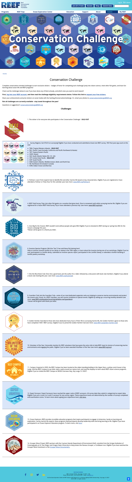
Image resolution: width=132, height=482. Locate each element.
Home (5, 74)
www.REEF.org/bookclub (64, 276)
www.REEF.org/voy (105, 347)
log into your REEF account (17, 94)
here (80, 423)
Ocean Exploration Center (42, 12)
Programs (5, 12)
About (98, 12)
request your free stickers (96, 94)
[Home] (15, 5)
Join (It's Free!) (78, 6)
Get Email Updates (78, 472)
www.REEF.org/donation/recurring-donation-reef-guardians (52, 299)
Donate (89, 6)
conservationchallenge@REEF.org (100, 98)
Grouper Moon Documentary (60, 447)
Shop (97, 6)
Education (70, 12)
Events (109, 12)
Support (85, 12)
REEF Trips (21, 12)
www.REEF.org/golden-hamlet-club (105, 323)
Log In (120, 2)
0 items (127, 2)
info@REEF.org (90, 475)
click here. (82, 397)
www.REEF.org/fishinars (81, 182)
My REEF (123, 12)
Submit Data (107, 6)
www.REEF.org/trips (95, 205)
